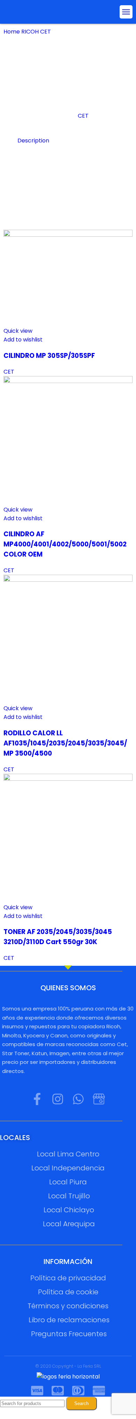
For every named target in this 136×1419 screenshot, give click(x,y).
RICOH (30, 32)
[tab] (75, 140)
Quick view (17, 331)
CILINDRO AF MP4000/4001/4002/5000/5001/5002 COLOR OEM (65, 544)
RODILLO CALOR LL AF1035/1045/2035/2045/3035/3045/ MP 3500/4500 (65, 743)
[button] (126, 12)
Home (12, 32)
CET (46, 32)
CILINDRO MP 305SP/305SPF (49, 355)
